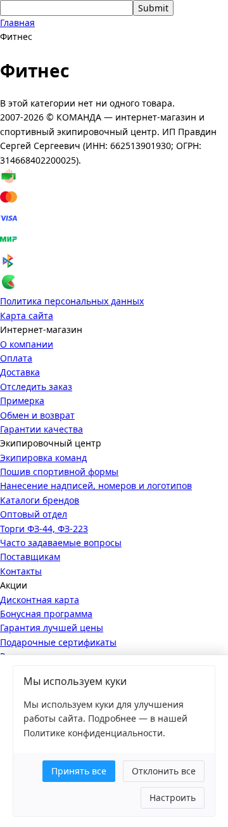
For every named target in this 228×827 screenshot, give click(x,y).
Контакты (21, 571)
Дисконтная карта (39, 600)
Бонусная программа (46, 614)
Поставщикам (30, 556)
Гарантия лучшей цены (51, 628)
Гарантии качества (41, 429)
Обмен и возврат (37, 415)
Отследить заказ (36, 387)
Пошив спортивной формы (59, 472)
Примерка (22, 400)
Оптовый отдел (33, 514)
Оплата (16, 358)
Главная (17, 22)
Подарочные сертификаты (58, 642)
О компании (26, 344)
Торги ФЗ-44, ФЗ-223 (44, 529)
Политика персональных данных (72, 301)
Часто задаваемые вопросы (61, 543)
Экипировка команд (43, 458)
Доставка (20, 372)
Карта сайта (26, 315)
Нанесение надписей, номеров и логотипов (96, 485)
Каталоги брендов (39, 500)
